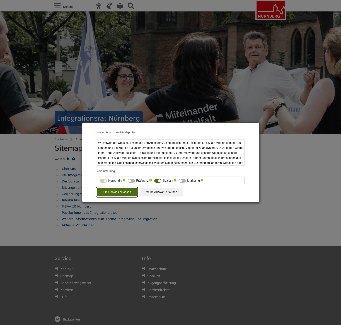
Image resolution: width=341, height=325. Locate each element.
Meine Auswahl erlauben (161, 192)
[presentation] (124, 180)
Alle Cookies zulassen (117, 192)
